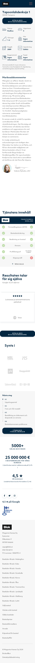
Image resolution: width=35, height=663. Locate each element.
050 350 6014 (7, 550)
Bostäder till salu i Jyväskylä (12, 592)
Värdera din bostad (9, 610)
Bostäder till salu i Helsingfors (13, 559)
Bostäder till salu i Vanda (11, 568)
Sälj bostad (6, 605)
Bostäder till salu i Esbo (10, 564)
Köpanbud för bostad (10, 633)
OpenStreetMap (19, 69)
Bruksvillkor (6, 653)
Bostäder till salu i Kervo (11, 578)
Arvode (5, 629)
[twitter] (9, 496)
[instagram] (14, 496)
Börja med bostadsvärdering (17, 21)
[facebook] (4, 496)
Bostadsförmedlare (9, 624)
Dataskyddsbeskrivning (11, 657)
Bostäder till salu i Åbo (10, 582)
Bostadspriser (7, 619)
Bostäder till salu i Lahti (10, 601)
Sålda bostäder (8, 615)
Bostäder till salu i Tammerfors (13, 587)
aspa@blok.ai (7, 547)
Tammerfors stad (7, 67)
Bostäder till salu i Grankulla (12, 573)
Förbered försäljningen (17, 431)
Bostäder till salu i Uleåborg (12, 596)
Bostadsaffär (7, 638)
